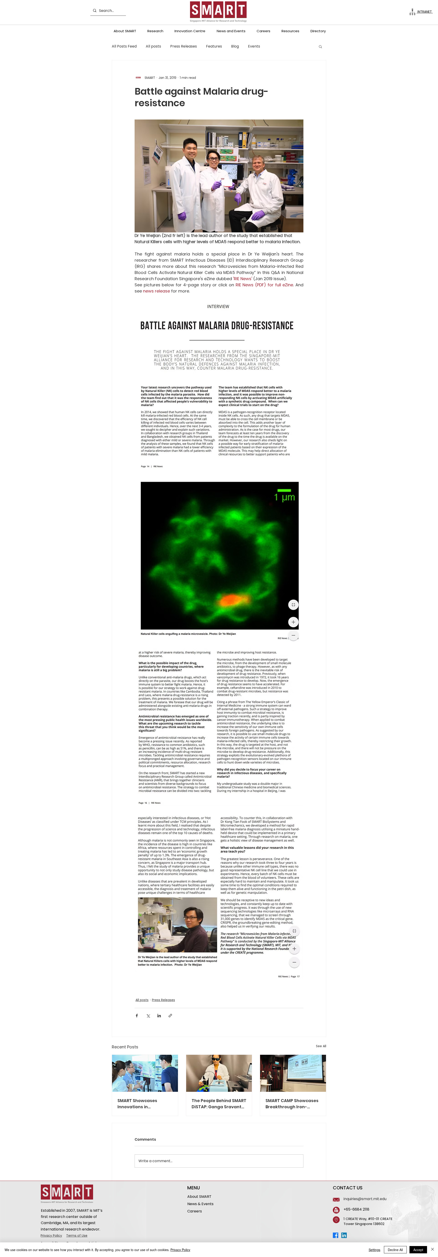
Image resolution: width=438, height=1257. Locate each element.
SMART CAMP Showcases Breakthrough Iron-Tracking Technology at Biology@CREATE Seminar (292, 1104)
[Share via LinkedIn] (159, 1015)
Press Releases (183, 46)
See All (321, 1046)
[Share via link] (170, 1015)
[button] (125, 31)
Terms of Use (76, 1235)
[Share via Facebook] (137, 1015)
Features (214, 46)
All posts (153, 46)
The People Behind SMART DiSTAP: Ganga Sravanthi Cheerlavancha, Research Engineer (219, 1104)
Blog (235, 46)
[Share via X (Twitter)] (148, 1015)
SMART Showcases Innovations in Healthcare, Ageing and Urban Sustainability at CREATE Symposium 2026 (143, 1104)
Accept (418, 1249)
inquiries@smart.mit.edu (365, 1198)
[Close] (432, 1249)
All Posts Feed (124, 46)
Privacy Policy (51, 1235)
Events (254, 46)
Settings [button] (374, 1249)
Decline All (395, 1249)
